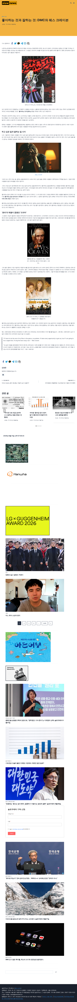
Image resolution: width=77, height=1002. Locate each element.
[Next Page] (50, 623)
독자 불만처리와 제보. (17, 998)
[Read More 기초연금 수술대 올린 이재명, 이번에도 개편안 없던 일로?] (35, 743)
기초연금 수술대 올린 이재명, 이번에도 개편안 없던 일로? (25, 763)
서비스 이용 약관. (48, 996)
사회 (5, 16)
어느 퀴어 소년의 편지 (13, 615)
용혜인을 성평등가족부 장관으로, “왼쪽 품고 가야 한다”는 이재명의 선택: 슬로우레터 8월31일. (34, 721)
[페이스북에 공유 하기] (12, 43)
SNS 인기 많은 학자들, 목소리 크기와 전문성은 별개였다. (25, 959)
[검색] (56, 972)
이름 (9, 821)
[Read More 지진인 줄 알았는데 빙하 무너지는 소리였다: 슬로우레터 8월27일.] (35, 898)
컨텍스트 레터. (9, 718)
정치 (7, 572)
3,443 (44, 623)
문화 (3, 16)
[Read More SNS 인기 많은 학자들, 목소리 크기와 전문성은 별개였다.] (35, 939)
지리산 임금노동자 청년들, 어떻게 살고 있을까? (15, 382)
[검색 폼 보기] (71, 3)
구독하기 (12, 833)
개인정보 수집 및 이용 (18, 829)
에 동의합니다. (20, 829)
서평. (7, 613)
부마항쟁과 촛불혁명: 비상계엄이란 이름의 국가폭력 (60, 382)
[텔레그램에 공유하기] (22, 43)
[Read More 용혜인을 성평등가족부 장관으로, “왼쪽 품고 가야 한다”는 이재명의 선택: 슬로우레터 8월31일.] (35, 700)
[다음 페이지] (72, 411)
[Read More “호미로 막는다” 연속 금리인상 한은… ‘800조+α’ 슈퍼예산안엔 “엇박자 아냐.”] (35, 858)
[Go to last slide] (4, 411)
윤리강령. (7, 998)
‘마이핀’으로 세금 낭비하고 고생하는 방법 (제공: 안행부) (13, 415)
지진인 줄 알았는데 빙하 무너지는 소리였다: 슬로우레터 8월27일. (28, 919)
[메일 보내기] (25, 43)
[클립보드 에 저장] (28, 43)
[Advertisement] (34, 493)
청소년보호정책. (59, 996)
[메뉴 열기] (73, 3)
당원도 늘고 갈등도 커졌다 (14, 575)
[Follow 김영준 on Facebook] (3, 375)
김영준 (3, 24)
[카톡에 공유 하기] (18, 43)
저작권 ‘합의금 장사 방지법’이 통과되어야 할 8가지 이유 (38, 415)
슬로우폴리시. (9, 761)
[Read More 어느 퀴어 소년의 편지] (35, 595)
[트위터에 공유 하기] (15, 43)
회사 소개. (18, 988)
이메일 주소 (11, 813)
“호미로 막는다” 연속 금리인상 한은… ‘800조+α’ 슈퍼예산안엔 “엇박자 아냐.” (31, 878)
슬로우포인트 (8, 957)
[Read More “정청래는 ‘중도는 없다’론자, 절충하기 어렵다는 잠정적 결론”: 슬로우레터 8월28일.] (35, 783)
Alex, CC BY (38, 174)
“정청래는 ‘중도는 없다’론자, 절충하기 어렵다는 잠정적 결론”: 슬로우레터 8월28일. (33, 804)
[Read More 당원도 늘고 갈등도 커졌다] (35, 554)
